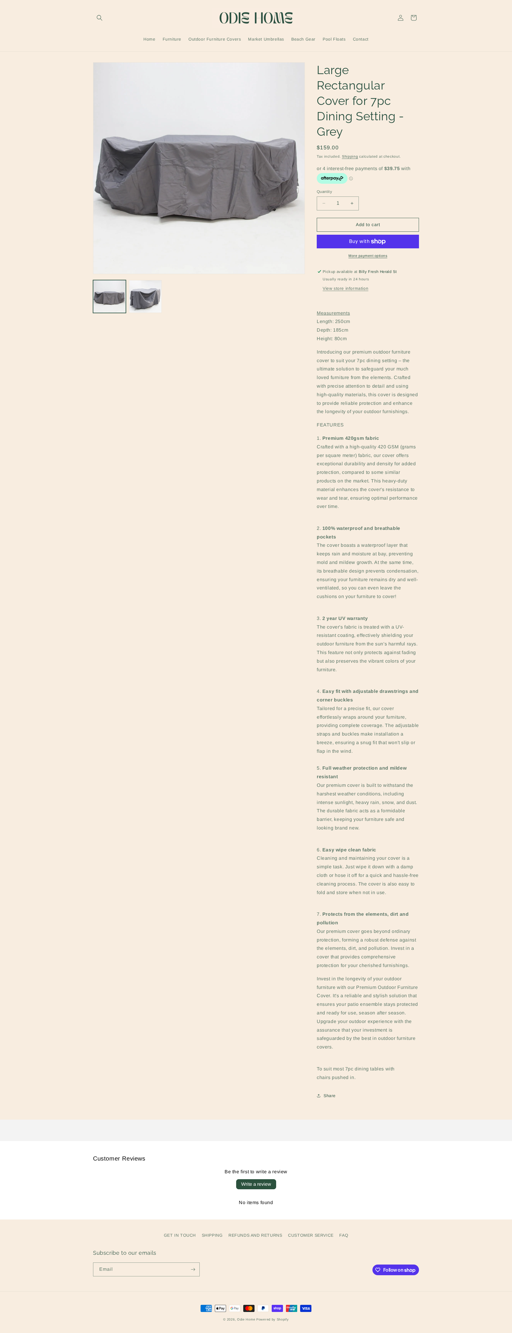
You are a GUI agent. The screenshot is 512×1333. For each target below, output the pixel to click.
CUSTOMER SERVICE (311, 1235)
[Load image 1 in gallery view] (109, 296)
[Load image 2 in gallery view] (145, 296)
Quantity (324, 191)
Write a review (256, 1184)
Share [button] (330, 1095)
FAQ (343, 1235)
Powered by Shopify (272, 1319)
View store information (345, 288)
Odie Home (246, 1319)
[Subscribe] (192, 1269)
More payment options (367, 256)
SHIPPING (212, 1235)
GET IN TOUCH (180, 1235)
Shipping (350, 156)
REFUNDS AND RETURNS (255, 1235)
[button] (99, 17)
